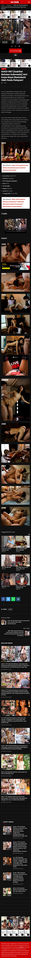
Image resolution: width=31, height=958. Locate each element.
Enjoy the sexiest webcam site (5, 15)
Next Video (26, 628)
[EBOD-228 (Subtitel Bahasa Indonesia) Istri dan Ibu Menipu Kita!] (15, 762)
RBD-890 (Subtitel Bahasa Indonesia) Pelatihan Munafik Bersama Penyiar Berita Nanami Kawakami (14, 633)
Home (2, 5)
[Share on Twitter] (8, 599)
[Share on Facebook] (3, 599)
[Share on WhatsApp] (13, 599)
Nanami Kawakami (11, 181)
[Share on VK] (18, 599)
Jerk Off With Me (25, 63)
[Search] (29, 2)
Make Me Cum (6, 586)
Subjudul (9, 5)
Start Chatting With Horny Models (15, 15)
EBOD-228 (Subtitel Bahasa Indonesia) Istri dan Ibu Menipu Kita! (14, 772)
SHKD (8, 186)
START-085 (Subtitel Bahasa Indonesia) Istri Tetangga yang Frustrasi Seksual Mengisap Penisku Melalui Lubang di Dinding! (14, 747)
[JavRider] (16, 2)
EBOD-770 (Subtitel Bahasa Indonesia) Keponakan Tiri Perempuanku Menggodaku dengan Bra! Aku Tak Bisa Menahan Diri (14, 798)
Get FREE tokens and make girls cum (22, 568)
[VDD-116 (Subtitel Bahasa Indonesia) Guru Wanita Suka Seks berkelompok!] (3, 622)
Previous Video (5, 618)
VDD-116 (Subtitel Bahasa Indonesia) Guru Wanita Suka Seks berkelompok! (18, 622)
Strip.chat (4, 16)
